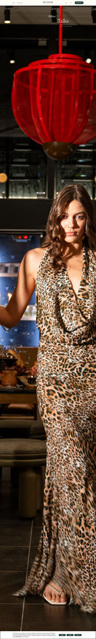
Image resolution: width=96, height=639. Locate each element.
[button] (66, 2)
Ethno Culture (20, 2)
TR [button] (70, 2)
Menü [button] (13, 2)
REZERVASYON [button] (79, 2)
